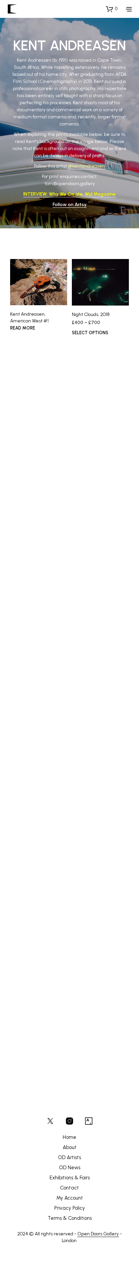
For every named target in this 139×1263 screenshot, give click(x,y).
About (70, 1147)
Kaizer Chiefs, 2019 (30, 411)
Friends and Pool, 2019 (95, 654)
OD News (69, 1168)
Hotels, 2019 (24, 654)
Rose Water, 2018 (29, 947)
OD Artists (69, 1157)
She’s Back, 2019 (90, 438)
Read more (22, 327)
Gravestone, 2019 (29, 849)
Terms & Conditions (70, 1218)
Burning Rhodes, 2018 (94, 851)
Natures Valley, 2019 (93, 945)
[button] (111, 8)
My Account (69, 1198)
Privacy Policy (69, 1208)
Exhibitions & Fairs (70, 1178)
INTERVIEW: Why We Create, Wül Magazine (69, 194)
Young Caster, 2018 (31, 1042)
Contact (69, 1188)
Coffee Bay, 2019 (90, 558)
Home (69, 1137)
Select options (90, 332)
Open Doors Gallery (98, 1234)
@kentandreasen (86, 166)
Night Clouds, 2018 (91, 314)
